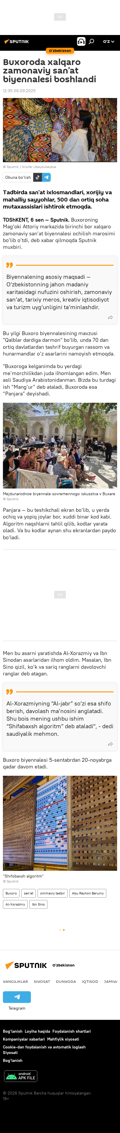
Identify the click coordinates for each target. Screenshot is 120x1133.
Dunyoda (66, 981)
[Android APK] (20, 1076)
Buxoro (11, 893)
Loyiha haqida (37, 1031)
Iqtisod (90, 981)
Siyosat (42, 981)
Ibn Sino (38, 904)
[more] (110, 317)
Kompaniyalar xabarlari (24, 1039)
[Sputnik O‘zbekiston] (17, 43)
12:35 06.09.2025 (19, 90)
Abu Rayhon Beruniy (88, 893)
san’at (28, 893)
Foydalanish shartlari (71, 1031)
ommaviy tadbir (52, 893)
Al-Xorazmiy (15, 904)
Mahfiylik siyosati (63, 1039)
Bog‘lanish (12, 1031)
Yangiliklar (15, 981)
